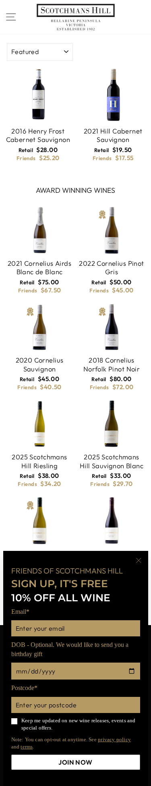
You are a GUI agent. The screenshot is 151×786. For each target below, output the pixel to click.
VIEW (22, 108)
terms (27, 747)
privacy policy (114, 739)
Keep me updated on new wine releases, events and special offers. (78, 724)
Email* (20, 611)
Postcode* (24, 687)
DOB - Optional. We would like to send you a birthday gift (69, 649)
